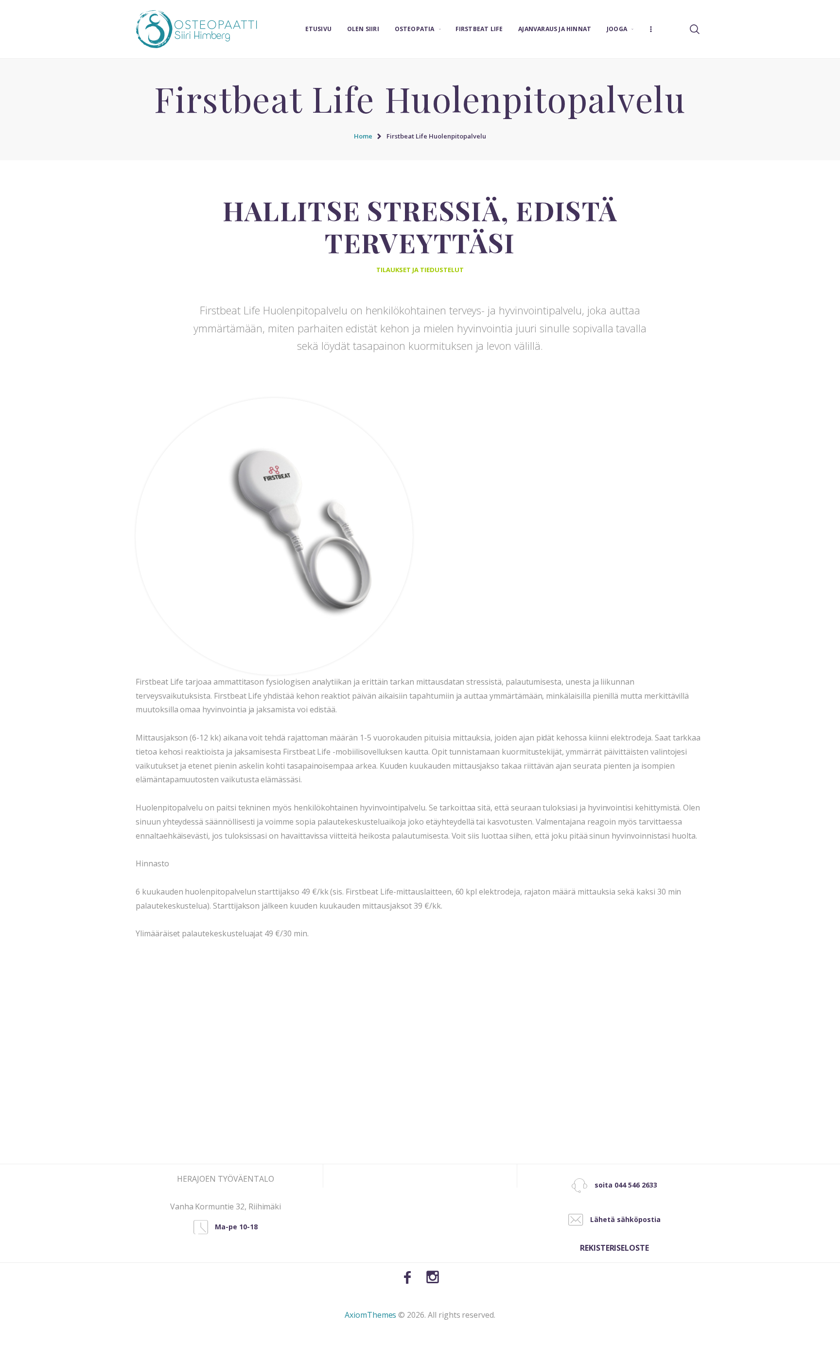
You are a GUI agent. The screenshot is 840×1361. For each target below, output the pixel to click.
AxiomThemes (370, 1314)
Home (363, 136)
